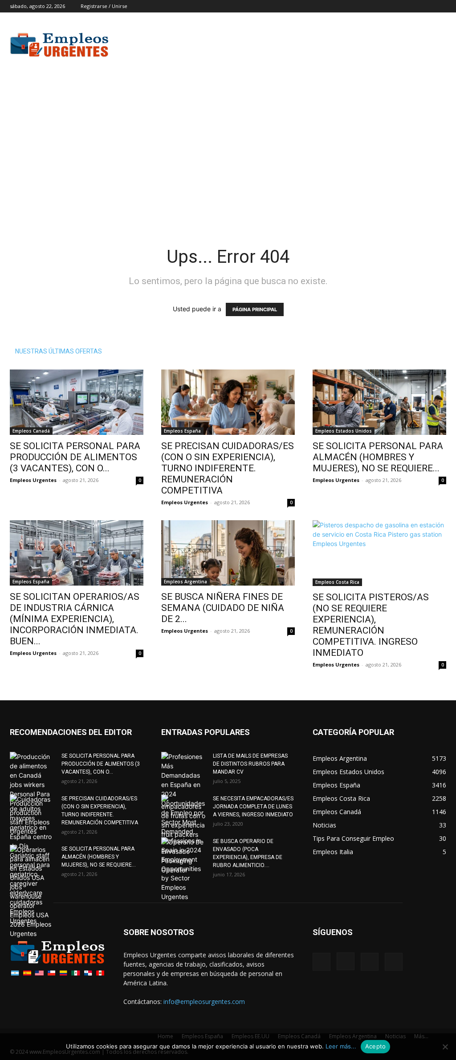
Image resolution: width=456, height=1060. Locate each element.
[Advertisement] (284, 45)
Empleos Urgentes (33, 480)
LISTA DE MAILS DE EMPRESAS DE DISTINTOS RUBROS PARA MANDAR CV (250, 764)
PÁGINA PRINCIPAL (254, 309)
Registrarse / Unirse (104, 6)
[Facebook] (395, 6)
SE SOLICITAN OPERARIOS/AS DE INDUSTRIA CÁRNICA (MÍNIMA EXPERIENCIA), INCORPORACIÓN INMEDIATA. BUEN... (74, 618)
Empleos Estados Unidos (343, 431)
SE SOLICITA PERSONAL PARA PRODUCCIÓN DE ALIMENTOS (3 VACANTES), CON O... (75, 457)
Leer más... (341, 1046)
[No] (444, 1046)
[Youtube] (439, 6)
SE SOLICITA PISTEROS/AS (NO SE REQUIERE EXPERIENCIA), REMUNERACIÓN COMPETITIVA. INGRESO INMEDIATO (371, 625)
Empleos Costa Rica (337, 582)
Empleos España (182, 431)
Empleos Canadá (31, 431)
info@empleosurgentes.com (204, 1001)
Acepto (375, 1046)
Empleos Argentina (185, 581)
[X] (425, 6)
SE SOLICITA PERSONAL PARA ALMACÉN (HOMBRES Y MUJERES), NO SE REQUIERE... (378, 457)
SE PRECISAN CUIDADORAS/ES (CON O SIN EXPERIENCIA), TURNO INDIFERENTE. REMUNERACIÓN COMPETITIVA (227, 468)
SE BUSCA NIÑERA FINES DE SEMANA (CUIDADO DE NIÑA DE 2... (222, 607)
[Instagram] (410, 6)
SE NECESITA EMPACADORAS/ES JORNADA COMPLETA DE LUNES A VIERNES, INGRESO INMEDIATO (253, 806)
